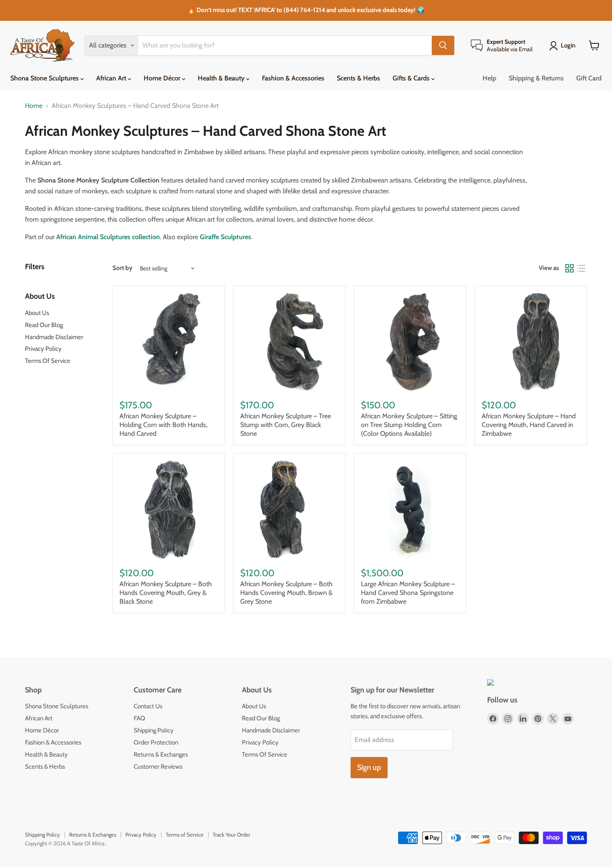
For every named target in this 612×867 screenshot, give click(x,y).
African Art (112, 78)
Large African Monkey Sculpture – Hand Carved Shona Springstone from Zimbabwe (408, 592)
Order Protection (156, 742)
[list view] (581, 268)
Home (33, 106)
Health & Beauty (222, 78)
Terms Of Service (47, 361)
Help (489, 78)
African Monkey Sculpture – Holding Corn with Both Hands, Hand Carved (163, 424)
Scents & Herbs (358, 78)
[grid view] (569, 268)
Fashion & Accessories (293, 78)
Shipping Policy (154, 730)
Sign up (369, 767)
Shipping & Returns (536, 78)
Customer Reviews (158, 766)
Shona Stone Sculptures (45, 78)
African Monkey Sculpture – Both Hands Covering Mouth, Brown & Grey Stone (286, 592)
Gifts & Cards (412, 78)
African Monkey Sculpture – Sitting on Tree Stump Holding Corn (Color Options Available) (409, 424)
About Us (37, 313)
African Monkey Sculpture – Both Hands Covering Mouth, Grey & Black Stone (165, 592)
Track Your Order (231, 834)
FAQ (139, 718)
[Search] (443, 45)
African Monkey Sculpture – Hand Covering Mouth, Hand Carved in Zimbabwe (529, 424)
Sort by (122, 268)
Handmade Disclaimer (54, 337)
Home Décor (163, 78)
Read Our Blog (44, 325)
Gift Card (589, 78)
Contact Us (148, 706)
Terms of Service (185, 834)
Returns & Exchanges (161, 754)
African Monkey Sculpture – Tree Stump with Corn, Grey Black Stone (285, 424)
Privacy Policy (43, 348)
